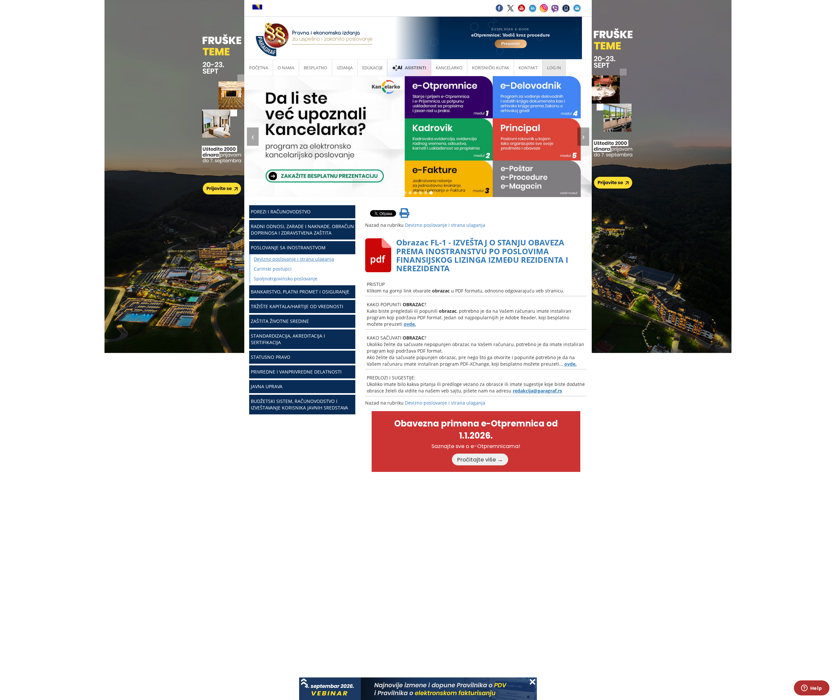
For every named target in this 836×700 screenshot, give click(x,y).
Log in (554, 68)
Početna (258, 68)
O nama (286, 68)
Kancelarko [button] (449, 68)
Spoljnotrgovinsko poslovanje (285, 278)
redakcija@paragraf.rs (537, 391)
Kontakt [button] (528, 68)
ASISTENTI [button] (415, 68)
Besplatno (315, 68)
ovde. (410, 324)
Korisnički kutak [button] (490, 68)
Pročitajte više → (480, 459)
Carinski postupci (273, 269)
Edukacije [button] (372, 68)
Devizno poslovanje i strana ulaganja (294, 259)
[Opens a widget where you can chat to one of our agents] (811, 688)
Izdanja (345, 68)
